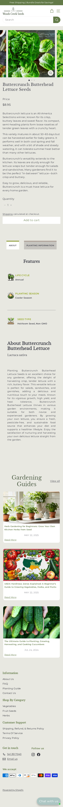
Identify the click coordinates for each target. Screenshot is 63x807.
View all (55, 481)
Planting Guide (12, 688)
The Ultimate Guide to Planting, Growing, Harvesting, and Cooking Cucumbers (27, 643)
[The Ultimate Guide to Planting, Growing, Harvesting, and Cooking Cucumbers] (31, 622)
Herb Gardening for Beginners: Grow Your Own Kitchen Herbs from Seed (29, 528)
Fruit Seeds (9, 710)
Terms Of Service (13, 733)
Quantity (8, 198)
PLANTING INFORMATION (40, 245)
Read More (10, 539)
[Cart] (51, 11)
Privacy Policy (11, 737)
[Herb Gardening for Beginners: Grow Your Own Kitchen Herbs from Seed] (31, 508)
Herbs (6, 715)
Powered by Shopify (13, 790)
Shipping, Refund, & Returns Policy (23, 728)
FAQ (5, 683)
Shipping (8, 214)
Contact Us (9, 693)
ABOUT (13, 245)
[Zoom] (51, 73)
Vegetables (9, 706)
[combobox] (31, 20)
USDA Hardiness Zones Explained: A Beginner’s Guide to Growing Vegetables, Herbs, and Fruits (30, 585)
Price (6, 99)
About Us (8, 679)
